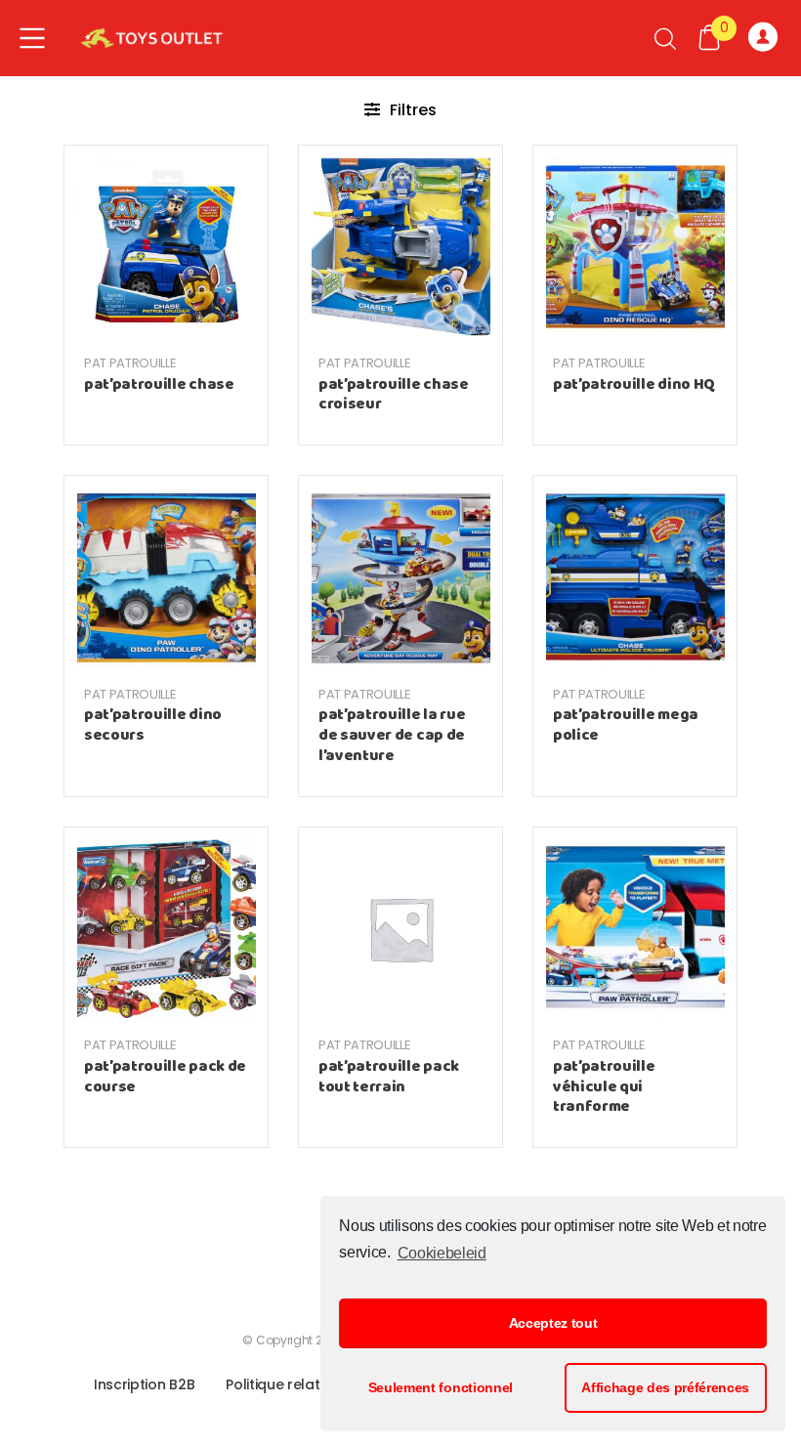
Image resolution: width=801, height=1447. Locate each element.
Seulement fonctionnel (440, 1387)
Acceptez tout (553, 1323)
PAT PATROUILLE (130, 363)
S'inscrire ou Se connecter (767, 38)
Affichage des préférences (665, 1387)
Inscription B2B (144, 1384)
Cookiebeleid (441, 1253)
